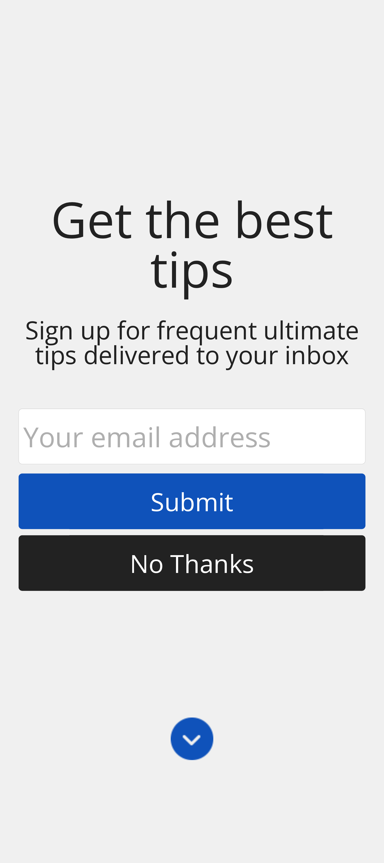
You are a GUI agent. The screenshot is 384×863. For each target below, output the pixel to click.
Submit (192, 501)
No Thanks (192, 563)
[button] (192, 243)
